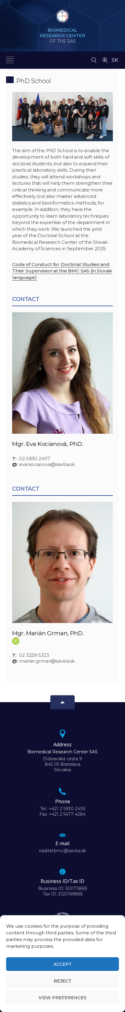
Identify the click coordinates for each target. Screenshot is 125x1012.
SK (115, 60)
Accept (62, 964)
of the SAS (62, 35)
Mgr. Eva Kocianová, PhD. (47, 443)
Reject (62, 981)
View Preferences (62, 997)
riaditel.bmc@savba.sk (62, 850)
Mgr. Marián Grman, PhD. (48, 633)
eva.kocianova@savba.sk (47, 464)
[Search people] (105, 59)
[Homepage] (62, 18)
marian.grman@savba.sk (47, 661)
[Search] (94, 58)
